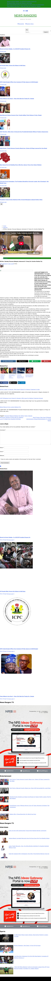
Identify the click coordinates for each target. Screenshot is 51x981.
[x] (25, 11)
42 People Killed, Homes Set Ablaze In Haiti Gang (19, 3)
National (5, 258)
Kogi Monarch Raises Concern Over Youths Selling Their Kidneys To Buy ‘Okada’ (21, 115)
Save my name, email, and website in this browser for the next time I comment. (21, 459)
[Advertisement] (25, 215)
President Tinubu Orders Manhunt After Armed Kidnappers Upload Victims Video (21, 199)
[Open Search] (27, 30)
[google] (26, 11)
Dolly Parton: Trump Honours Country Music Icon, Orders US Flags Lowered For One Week (23, 148)
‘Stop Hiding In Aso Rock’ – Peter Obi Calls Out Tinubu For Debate (23, 6)
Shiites (22, 415)
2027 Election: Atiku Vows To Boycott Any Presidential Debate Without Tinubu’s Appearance (24, 131)
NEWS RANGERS (25, 15)
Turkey (26, 415)
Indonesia (6, 415)
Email (2, 451)
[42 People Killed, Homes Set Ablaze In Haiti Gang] (5, 62)
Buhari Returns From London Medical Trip (10, 407)
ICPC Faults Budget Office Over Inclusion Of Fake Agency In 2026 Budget (25, 4)
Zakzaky (30, 415)
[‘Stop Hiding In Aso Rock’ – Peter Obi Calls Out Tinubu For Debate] (5, 96)
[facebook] (23, 11)
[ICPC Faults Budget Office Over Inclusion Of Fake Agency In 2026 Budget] (5, 79)
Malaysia (11, 415)
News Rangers (3, 263)
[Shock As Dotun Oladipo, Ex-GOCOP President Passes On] (5, 46)
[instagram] (24, 11)
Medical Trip (17, 415)
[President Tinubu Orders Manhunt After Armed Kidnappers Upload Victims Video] (5, 197)
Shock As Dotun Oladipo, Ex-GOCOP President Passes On (21, 1)
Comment (3, 430)
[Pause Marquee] (1, 204)
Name (2, 447)
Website (2, 455)
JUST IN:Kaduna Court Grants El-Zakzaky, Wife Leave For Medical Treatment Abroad (21, 398)
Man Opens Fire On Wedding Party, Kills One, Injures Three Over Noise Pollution (21, 165)
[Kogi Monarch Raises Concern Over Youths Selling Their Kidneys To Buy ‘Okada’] (5, 112)
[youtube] (27, 11)
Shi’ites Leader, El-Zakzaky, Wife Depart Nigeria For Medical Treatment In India (20, 389)
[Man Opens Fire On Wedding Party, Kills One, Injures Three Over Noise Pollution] (5, 162)
